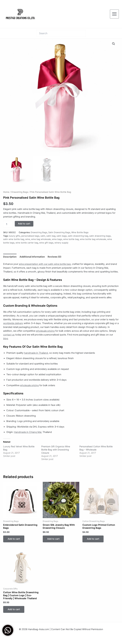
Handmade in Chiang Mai (27, 432)
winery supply (61, 242)
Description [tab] (10, 256)
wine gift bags (46, 242)
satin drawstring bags (100, 236)
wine (27, 239)
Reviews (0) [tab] (54, 256)
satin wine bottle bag (13, 239)
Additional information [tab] (32, 256)
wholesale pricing (45, 330)
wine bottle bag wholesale (93, 239)
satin (43, 236)
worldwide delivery (13, 323)
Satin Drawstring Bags (59, 232)
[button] (113, 44)
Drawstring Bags (19, 192)
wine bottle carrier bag (27, 242)
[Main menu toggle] (114, 14)
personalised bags (30, 236)
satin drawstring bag (78, 236)
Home (6, 192)
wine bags (57, 239)
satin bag (50, 236)
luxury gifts (14, 236)
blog (5, 338)
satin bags (62, 236)
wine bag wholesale (41, 239)
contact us (9, 334)
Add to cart (24, 223)
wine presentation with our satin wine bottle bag (45, 264)
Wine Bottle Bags (79, 232)
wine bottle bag (71, 239)
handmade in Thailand (36, 352)
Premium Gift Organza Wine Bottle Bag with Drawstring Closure (55, 449)
